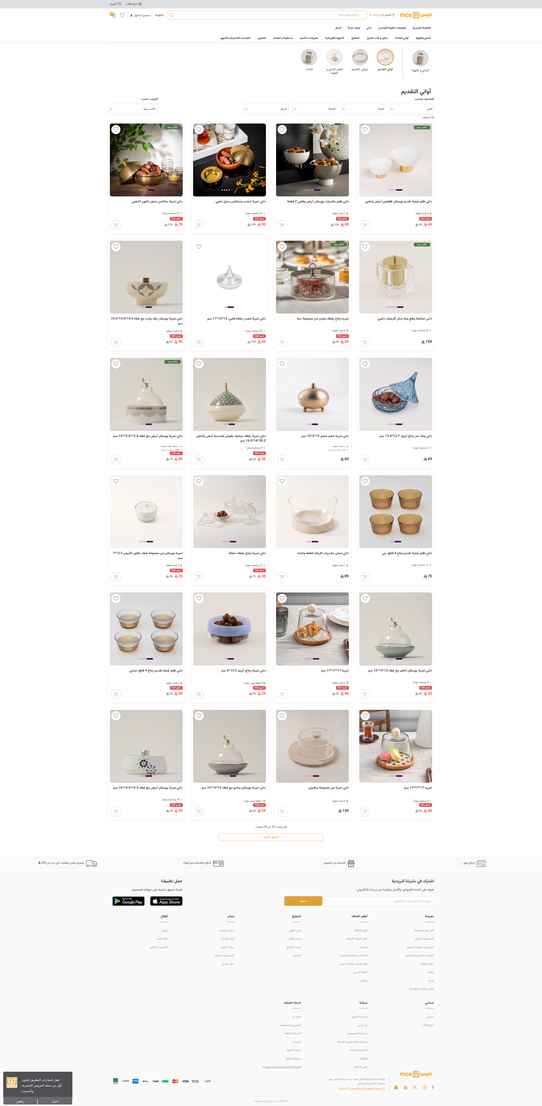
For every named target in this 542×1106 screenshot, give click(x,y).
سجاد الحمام (228, 947)
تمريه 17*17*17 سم (335, 670)
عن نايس (363, 1025)
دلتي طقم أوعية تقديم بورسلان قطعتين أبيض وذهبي (398, 201)
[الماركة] (294, 109)
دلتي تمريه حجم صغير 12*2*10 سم (325, 436)
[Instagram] (424, 1087)
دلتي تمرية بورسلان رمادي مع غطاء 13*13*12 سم (234, 788)
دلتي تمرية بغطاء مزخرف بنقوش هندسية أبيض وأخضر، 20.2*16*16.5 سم (231, 438)
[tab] (399, 190)
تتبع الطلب (428, 1025)
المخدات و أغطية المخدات (353, 955)
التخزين (297, 955)
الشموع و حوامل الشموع (420, 947)
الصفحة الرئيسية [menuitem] (422, 28)
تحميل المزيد (271, 837)
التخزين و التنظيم (158, 947)
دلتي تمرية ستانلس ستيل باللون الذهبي (157, 201)
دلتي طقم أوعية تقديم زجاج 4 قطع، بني (407, 553)
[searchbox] (266, 15)
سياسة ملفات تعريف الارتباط (352, 1042)
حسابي (430, 1017)
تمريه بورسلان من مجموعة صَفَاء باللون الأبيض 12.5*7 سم (148, 556)
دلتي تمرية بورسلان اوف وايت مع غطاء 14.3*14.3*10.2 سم (147, 321)
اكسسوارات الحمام (225, 955)
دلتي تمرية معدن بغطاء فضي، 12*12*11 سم (236, 319)
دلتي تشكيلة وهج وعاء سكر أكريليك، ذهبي (405, 319)
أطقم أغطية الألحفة (357, 939)
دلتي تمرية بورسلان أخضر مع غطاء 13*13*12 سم (400, 670)
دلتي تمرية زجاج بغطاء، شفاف (247, 553)
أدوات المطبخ (293, 947)
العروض (296, 1042)
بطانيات (363, 981)
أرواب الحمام (228, 939)
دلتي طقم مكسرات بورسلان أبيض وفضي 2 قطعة (318, 201)
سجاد (431, 972)
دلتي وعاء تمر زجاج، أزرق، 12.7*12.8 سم (406, 436)
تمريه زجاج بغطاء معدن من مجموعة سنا (323, 319)
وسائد (431, 981)
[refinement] (110, 109)
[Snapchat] (396, 1087)
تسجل (303, 901)
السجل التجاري (359, 1017)
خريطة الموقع (293, 1059)
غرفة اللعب (162, 939)
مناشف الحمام (227, 930)
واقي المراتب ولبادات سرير (354, 964)
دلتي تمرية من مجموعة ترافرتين (328, 788)
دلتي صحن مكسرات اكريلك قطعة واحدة (323, 553)
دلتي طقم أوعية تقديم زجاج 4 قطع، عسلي (156, 670)
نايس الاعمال (361, 1067)
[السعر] (246, 109)
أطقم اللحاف (361, 930)
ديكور (165, 930)
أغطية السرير (361, 972)
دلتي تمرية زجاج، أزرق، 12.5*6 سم (243, 670)
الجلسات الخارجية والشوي (420, 955)
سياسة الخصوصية (358, 1033)
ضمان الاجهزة (294, 1050)
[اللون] (391, 109)
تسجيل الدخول (142, 16)
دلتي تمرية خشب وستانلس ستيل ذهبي (241, 201)
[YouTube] (405, 1087)
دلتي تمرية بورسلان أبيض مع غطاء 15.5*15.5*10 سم (148, 788)
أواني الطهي (295, 930)
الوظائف (363, 1059)
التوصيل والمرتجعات (290, 1025)
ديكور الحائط (427, 964)
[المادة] (343, 109)
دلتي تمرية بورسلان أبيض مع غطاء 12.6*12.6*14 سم (148, 436)
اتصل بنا (296, 1017)
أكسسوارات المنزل (424, 939)
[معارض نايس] (416, 15)
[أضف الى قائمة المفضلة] (365, 129)
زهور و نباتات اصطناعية (421, 989)
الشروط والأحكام (359, 1050)
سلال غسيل (228, 964)
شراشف (363, 947)
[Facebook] (433, 1087)
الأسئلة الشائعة (293, 1033)
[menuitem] (392, 28)
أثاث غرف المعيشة (424, 930)
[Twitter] (415, 1087)
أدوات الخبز (295, 939)
